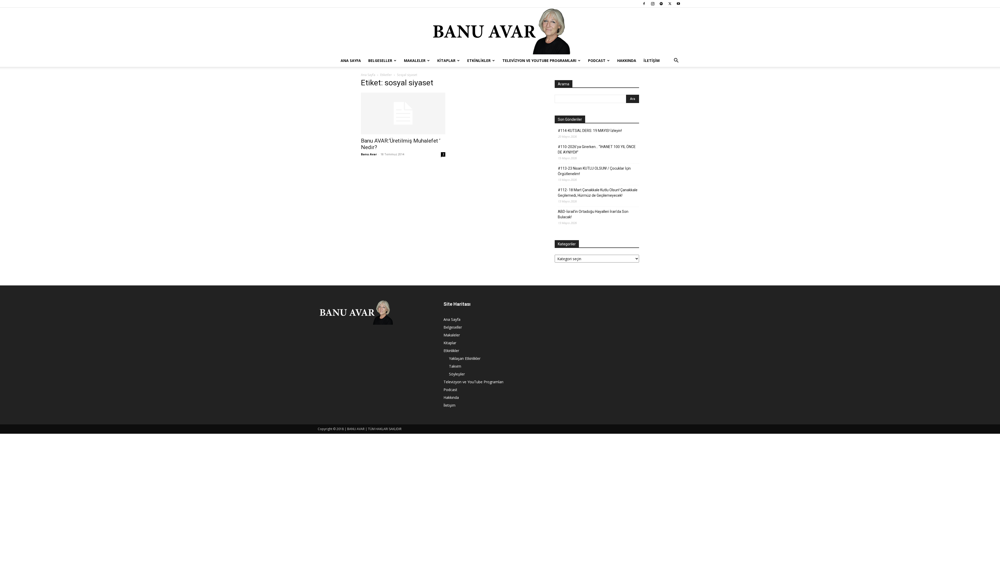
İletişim (651, 60)
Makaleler (415, 60)
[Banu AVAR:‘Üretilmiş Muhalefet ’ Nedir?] (403, 113)
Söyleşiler (457, 374)
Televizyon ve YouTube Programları (539, 60)
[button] (676, 61)
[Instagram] (653, 3)
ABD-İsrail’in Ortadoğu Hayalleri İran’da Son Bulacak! (593, 214)
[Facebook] (644, 3)
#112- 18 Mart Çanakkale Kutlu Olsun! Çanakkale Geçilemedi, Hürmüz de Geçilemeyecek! (598, 192)
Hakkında (626, 60)
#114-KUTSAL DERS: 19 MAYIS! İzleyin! (590, 131)
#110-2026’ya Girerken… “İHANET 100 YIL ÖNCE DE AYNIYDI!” (597, 149)
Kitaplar (446, 60)
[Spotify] (661, 3)
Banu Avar (369, 154)
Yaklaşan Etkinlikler (464, 358)
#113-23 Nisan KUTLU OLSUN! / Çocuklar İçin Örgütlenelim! (594, 171)
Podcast (596, 60)
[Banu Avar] (500, 31)
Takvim (455, 366)
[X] (670, 3)
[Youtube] (678, 3)
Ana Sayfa (351, 60)
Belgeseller (380, 60)
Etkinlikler (479, 60)
